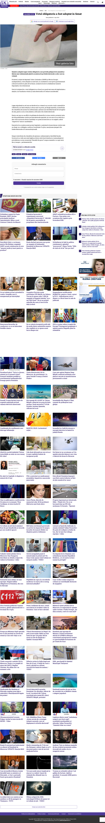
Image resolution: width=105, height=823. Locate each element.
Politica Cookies (42, 814)
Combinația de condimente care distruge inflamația (11, 429)
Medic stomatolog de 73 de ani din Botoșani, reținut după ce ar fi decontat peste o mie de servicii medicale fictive (38, 748)
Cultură (92, 1)
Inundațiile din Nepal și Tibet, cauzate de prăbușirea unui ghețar (63, 402)
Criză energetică (35, 1)
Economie (45, 1)
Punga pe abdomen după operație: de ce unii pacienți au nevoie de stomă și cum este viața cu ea (12, 633)
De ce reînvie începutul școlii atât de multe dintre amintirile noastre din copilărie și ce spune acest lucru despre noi (38, 327)
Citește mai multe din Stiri (38, 807)
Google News (29, 149)
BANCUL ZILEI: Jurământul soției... (36, 429)
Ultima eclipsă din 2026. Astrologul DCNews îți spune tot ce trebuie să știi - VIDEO (38, 799)
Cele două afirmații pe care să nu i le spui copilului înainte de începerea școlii (38, 454)
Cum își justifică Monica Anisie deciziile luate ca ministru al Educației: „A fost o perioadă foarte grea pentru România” (11, 774)
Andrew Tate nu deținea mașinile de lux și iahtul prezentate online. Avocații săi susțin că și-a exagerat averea (65, 748)
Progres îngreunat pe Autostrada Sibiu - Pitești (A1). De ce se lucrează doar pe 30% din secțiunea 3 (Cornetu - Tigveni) (64, 503)
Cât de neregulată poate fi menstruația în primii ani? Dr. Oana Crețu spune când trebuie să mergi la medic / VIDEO (38, 557)
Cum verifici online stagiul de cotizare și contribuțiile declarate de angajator (64, 582)
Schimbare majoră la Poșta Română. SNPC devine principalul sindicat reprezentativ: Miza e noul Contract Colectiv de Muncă (10, 218)
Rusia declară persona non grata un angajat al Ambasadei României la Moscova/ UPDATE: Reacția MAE (38, 245)
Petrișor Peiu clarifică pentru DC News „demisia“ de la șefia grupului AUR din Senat (93, 220)
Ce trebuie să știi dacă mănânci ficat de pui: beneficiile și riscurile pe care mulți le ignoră (12, 528)
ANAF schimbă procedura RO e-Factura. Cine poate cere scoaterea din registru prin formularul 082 (64, 217)
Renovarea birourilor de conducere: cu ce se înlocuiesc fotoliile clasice (11, 326)
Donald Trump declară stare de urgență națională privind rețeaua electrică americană (11, 402)
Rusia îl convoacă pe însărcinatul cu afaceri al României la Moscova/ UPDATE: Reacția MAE (12, 747)
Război (27, 1)
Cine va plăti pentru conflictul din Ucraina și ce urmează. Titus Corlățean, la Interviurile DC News (12, 503)
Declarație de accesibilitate (74, 814)
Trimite (39, 183)
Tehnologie (46, 3)
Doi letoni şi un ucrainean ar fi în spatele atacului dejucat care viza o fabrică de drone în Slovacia (65, 454)
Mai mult (62, 3)
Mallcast (54, 3)
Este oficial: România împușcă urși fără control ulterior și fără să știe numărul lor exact (64, 478)
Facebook (19, 158)
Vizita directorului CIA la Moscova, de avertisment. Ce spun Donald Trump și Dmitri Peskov (37, 375)
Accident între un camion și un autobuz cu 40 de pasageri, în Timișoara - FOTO (11, 799)
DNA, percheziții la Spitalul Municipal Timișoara (62, 662)
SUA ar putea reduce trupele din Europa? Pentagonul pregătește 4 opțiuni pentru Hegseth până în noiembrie (65, 327)
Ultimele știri (13, 1)
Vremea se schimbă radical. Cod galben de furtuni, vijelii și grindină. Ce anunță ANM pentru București (65, 774)
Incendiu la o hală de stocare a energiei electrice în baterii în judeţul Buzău (64, 430)
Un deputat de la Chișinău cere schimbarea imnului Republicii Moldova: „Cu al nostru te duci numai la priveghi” (64, 557)
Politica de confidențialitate (28, 814)
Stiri (46, 10)
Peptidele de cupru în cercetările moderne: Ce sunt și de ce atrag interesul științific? (38, 582)
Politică (21, 1)
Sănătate (85, 1)
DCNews (4, 4)
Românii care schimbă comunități (71, 1)
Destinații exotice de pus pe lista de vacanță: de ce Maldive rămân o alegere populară (65, 691)
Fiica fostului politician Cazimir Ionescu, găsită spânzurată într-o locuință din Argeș (12, 607)
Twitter (40, 158)
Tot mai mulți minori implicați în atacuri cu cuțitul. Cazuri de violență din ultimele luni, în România (38, 774)
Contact (64, 814)
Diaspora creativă (54, 1)
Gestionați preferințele (53, 814)
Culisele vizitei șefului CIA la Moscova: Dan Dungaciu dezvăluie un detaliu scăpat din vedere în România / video (11, 557)
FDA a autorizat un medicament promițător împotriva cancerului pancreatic (38, 478)
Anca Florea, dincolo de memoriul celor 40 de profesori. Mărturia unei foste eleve (40, 6)
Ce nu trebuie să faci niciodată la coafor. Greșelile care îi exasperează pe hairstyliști (12, 294)
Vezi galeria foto (65, 63)
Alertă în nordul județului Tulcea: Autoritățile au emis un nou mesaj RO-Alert (12, 454)
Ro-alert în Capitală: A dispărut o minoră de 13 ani (12, 477)
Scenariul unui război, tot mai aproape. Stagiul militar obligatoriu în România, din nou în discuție (11, 583)
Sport (40, 3)
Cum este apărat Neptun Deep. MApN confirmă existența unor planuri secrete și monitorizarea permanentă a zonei (64, 375)
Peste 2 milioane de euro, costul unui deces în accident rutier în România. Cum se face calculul (37, 607)
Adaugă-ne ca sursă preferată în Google (43, 21)
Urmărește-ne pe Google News (66, 21)
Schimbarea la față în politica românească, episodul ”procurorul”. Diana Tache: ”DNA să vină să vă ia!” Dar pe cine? (64, 245)
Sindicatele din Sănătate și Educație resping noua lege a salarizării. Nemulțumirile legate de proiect (12, 692)
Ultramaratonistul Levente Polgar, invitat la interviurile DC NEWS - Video (11, 719)
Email (60, 158)
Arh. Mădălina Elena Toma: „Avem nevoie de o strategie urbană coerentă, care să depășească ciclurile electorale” (37, 720)
